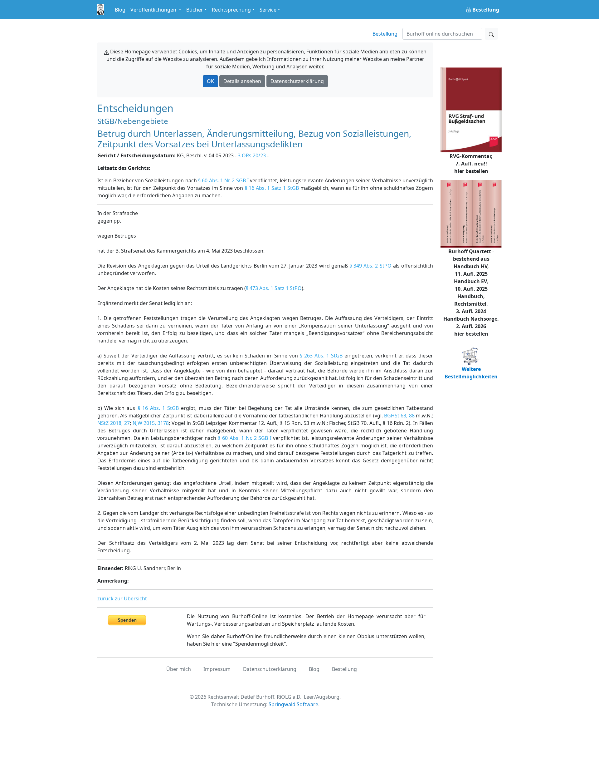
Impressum (217, 669)
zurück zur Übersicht (122, 598)
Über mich (178, 669)
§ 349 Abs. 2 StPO (370, 265)
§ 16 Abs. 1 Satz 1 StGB (272, 188)
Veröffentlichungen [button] (154, 9)
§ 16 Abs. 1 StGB (158, 408)
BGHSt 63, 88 (399, 415)
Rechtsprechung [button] (231, 9)
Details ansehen (242, 81)
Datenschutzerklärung (297, 81)
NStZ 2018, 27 (113, 423)
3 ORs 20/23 (252, 155)
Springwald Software (293, 704)
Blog (120, 9)
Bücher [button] (194, 9)
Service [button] (268, 9)
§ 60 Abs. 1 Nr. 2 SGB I (223, 180)
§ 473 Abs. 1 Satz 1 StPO (274, 288)
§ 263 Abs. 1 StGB (321, 355)
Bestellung (385, 33)
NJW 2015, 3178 (151, 423)
